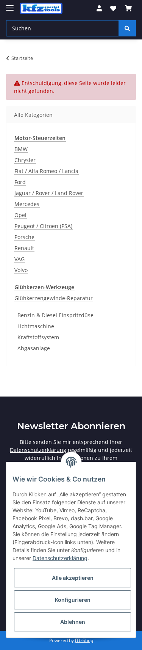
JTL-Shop (84, 640)
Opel (20, 215)
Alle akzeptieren (73, 577)
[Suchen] (127, 28)
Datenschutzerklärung (38, 449)
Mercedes (26, 204)
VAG (19, 259)
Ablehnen (72, 622)
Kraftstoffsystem (38, 337)
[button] (99, 8)
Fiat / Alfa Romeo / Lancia (46, 171)
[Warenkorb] (128, 8)
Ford (20, 182)
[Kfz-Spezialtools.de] (41, 8)
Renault (24, 248)
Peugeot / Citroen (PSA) (43, 226)
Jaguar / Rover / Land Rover (48, 193)
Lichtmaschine (35, 326)
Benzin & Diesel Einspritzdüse (55, 315)
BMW (21, 149)
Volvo (21, 270)
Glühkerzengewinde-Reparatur (53, 298)
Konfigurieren (73, 599)
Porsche (24, 237)
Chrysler (25, 160)
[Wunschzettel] (113, 8)
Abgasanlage (33, 348)
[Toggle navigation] (10, 4)
